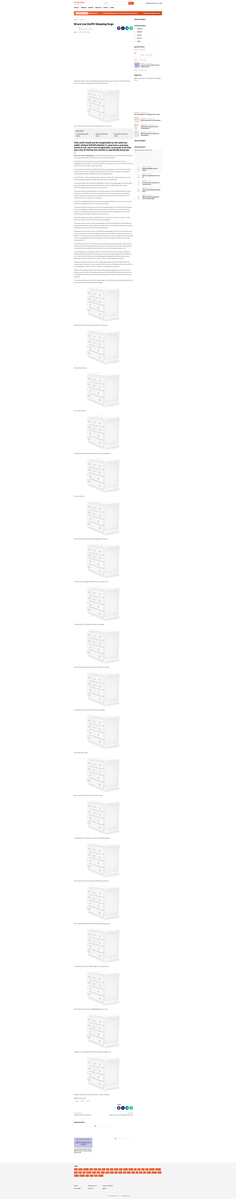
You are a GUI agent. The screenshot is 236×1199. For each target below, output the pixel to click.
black (103, 1169)
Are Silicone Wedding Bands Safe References (139, 13)
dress (139, 41)
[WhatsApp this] (131, 28)
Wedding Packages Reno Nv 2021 (109, 13)
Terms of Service (107, 1186)
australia (86, 1169)
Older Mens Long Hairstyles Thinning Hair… (149, 127)
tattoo (159, 1172)
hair (147, 1169)
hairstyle (152, 1169)
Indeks (104, 1188)
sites (141, 1172)
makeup (89, 1172)
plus (116, 1172)
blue (108, 1169)
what (87, 1175)
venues (76, 1175)
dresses (139, 32)
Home (75, 1186)
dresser (125, 1169)
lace (80, 1172)
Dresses (144, 181)
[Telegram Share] (127, 28)
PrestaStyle (79, 2)
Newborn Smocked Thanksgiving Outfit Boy (121, 1114)
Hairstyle (137, 113)
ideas (76, 1172)
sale (124, 1172)
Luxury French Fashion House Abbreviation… (150, 66)
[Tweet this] (123, 28)
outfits (111, 1172)
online (102, 1172)
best (99, 1169)
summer (154, 1172)
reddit (120, 1172)
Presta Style (113, 1196)
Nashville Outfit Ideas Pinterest (82, 1114)
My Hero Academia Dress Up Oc (151, 176)
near (98, 1172)
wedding (139, 29)
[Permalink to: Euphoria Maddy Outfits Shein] (148, 157)
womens (101, 1175)
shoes (128, 1172)
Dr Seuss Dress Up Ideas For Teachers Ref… (151, 183)
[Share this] (119, 28)
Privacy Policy (92, 1186)
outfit (87, 1101)
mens (94, 1172)
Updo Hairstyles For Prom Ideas (151, 120)
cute (111, 1169)
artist (76, 1169)
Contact (91, 1188)
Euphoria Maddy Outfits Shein (149, 169)
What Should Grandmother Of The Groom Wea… (150, 197)
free (135, 1169)
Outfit (136, 50)
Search (131, 3)
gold (139, 1169)
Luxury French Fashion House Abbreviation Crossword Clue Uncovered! (83, 1150)
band (95, 1169)
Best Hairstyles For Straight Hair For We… (147, 114)
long (84, 1172)
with (96, 1175)
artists (139, 38)
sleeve (148, 1172)
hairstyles (158, 1169)
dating (139, 35)
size (144, 1172)
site (137, 1172)
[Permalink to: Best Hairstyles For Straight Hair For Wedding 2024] (148, 94)
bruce (76, 1101)
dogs (82, 1101)
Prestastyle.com (126, 1196)
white (91, 1175)
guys (143, 1169)
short (133, 1172)
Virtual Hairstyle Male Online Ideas (151, 190)
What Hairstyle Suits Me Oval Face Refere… (150, 134)
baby (91, 1169)
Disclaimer (77, 1188)
